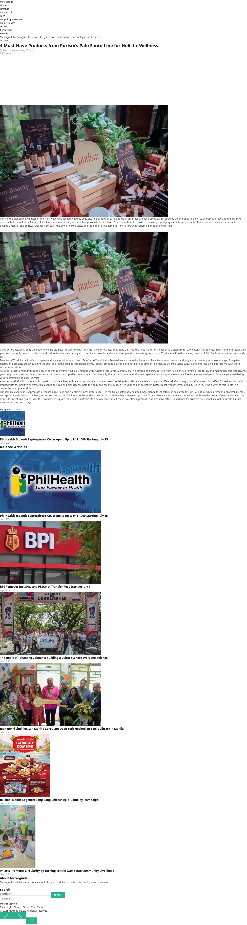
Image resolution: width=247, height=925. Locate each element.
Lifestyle (4, 8)
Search (4, 33)
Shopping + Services (11, 19)
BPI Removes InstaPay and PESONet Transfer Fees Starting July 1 (45, 587)
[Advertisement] (123, 80)
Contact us (6, 30)
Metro (6, 1)
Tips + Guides (7, 22)
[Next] (19, 915)
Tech (2, 15)
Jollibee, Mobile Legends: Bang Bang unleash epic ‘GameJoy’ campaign (49, 800)
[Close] (31, 920)
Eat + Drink (6, 12)
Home (3, 5)
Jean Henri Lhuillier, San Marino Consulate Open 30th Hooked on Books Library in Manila (62, 729)
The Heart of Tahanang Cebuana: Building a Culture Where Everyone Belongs (54, 658)
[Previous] (6, 915)
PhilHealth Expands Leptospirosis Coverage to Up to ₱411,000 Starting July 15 (54, 516)
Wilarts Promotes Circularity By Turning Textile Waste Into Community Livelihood (57, 871)
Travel (3, 26)
